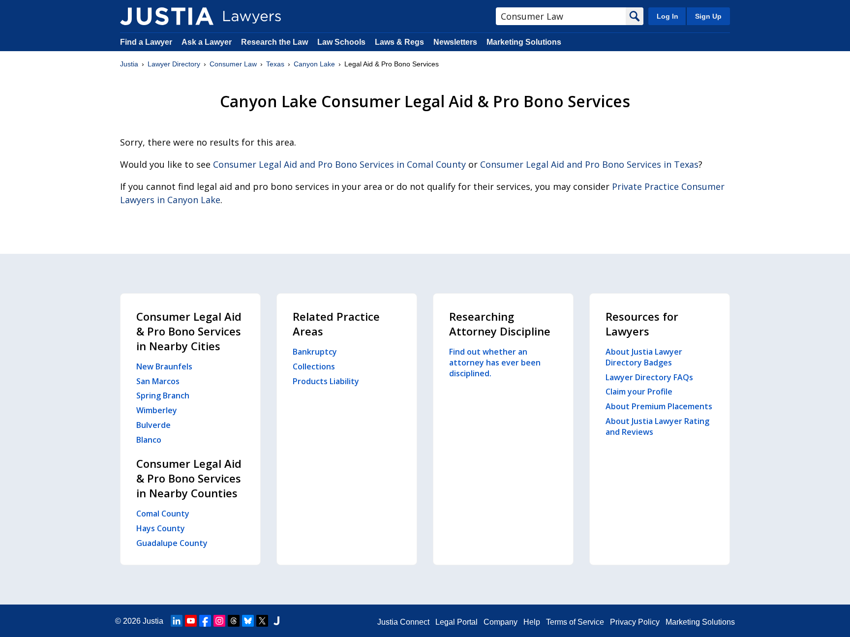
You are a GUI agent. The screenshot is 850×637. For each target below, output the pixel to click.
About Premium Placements (659, 406)
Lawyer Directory (174, 64)
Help (531, 622)
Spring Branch (162, 395)
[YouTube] (191, 621)
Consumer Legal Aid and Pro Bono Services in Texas (589, 164)
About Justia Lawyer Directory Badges (644, 357)
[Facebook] (205, 621)
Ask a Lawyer (208, 42)
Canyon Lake (314, 64)
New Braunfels (164, 366)
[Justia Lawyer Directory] (166, 16)
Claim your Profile (639, 391)
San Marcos (158, 381)
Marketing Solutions (523, 42)
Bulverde (153, 425)
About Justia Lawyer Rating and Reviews (657, 426)
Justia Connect (403, 622)
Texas (275, 64)
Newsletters (455, 42)
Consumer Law (233, 64)
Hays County (160, 528)
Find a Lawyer (146, 42)
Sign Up (708, 16)
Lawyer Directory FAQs (649, 377)
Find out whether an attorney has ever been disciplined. (495, 362)
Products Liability (326, 381)
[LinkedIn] (176, 621)
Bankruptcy (315, 351)
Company (500, 622)
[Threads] (234, 621)
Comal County (162, 513)
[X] (262, 621)
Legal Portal (456, 622)
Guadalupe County (172, 543)
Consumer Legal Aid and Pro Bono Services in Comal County (339, 164)
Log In (667, 16)
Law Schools (341, 42)
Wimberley (156, 410)
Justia (129, 64)
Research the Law (274, 42)
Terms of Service (575, 622)
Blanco (148, 439)
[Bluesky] (248, 621)
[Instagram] (219, 621)
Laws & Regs (399, 42)
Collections (314, 366)
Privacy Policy (635, 622)
